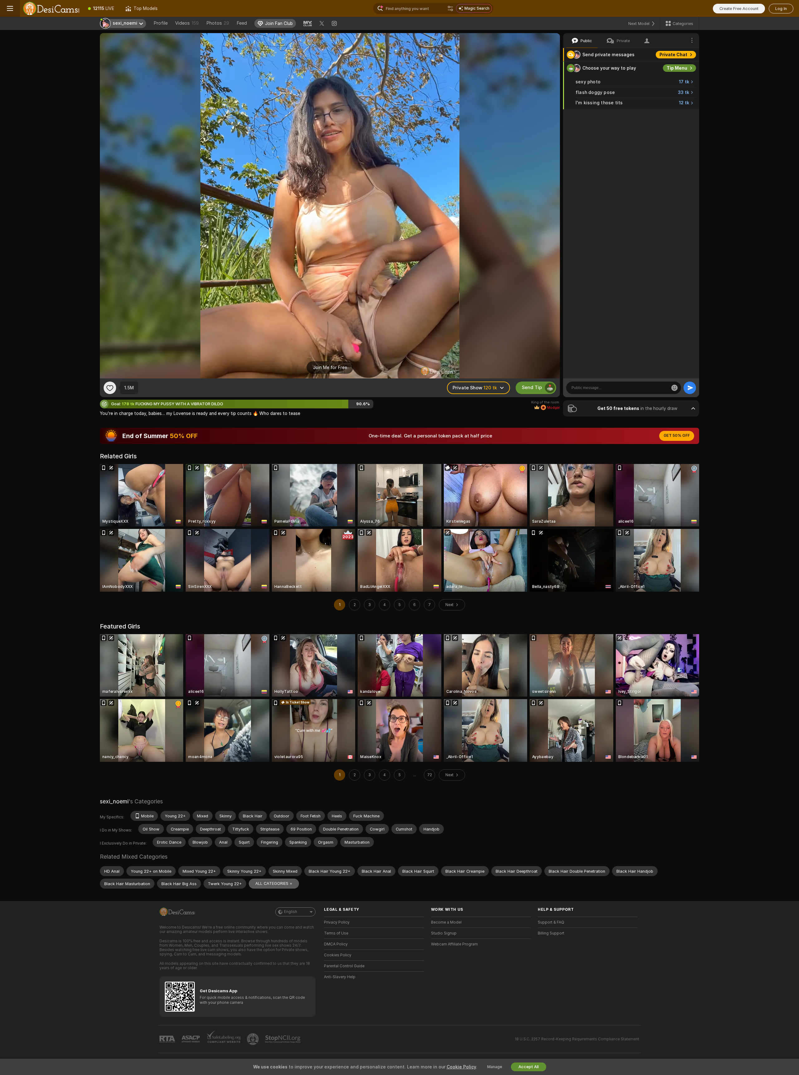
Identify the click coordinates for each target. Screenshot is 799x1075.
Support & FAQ (551, 922)
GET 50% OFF (677, 435)
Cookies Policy (337, 955)
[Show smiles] (674, 388)
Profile (161, 23)
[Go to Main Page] (51, 8)
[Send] (690, 388)
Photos (217, 23)
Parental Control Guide (344, 966)
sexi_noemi (114, 801)
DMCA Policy (336, 944)
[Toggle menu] (10, 8)
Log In (781, 8)
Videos (187, 23)
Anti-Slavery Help (339, 977)
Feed (242, 23)
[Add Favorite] (110, 388)
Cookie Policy (461, 1066)
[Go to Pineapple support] (253, 1039)
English (290, 912)
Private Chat (673, 54)
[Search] (450, 8)
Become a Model (446, 922)
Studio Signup (444, 933)
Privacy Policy (337, 922)
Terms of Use (336, 933)
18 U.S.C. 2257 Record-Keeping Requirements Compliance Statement (577, 1039)
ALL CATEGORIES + (273, 883)
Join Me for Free (330, 367)
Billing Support (551, 933)
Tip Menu (677, 68)
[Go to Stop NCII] (283, 1039)
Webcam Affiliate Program (454, 944)
